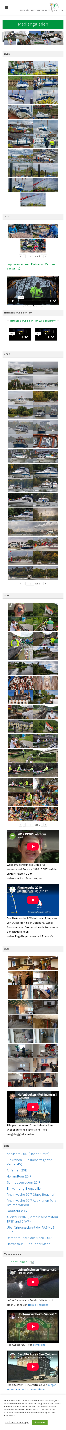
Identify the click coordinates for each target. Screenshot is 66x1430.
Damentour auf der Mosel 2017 (29, 1238)
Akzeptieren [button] (40, 1422)
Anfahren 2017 (17, 1170)
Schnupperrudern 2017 (23, 1182)
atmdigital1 (40, 1344)
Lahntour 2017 (17, 1211)
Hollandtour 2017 (19, 1176)
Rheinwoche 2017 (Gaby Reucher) (31, 1194)
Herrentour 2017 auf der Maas (28, 1244)
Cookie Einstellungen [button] (17, 1422)
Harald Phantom (38, 1304)
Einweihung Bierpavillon (25, 1188)
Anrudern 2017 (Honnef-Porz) (28, 1154)
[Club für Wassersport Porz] (41, 7)
